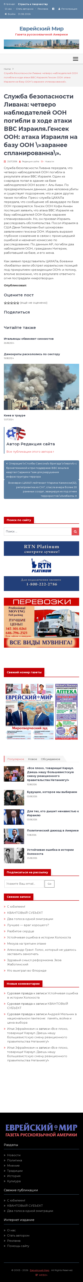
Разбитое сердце (20, 931)
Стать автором (24, 8)
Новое (32, 759)
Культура (14, 1181)
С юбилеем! (16, 906)
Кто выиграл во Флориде (27, 970)
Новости (49, 161)
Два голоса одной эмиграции (30, 919)
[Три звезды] (11, 302)
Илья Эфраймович (21, 1029)
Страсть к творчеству (33, 4)
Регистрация (69, 8)
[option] (48, 4)
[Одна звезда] (5, 302)
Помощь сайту (18, 1246)
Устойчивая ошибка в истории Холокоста (39, 937)
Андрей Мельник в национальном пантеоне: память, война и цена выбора (42, 1018)
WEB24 (42, 1275)
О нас (8, 8)
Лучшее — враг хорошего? (28, 925)
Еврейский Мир (41, 28)
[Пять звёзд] (17, 302)
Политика (14, 1160)
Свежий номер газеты (24, 672)
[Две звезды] (8, 302)
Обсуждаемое (50, 759)
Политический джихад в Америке (53, 830)
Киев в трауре (15, 415)
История (13, 1176)
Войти (11, 14)
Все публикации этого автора (29, 451)
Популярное (15, 759)
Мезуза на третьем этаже (26, 943)
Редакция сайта (30, 161)
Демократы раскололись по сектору (32, 354)
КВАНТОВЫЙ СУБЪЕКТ (25, 913)
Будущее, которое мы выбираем (52, 792)
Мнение (13, 1165)
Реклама (43, 8)
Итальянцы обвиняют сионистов (29, 338)
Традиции (15, 1171)
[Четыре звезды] (14, 302)
